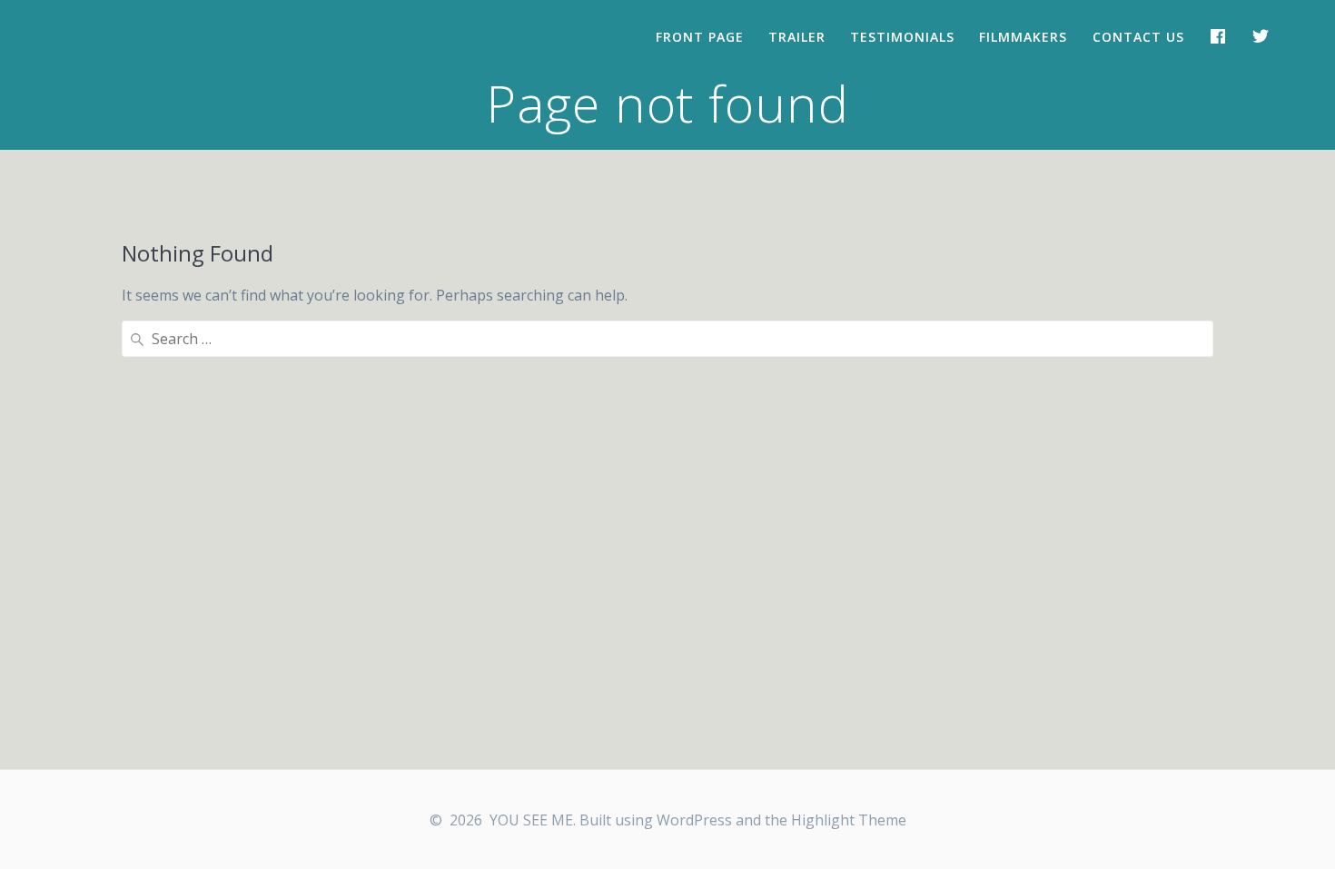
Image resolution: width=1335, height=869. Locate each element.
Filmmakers (1023, 36)
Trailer (797, 36)
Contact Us (1138, 36)
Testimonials (902, 36)
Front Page (700, 36)
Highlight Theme (848, 820)
